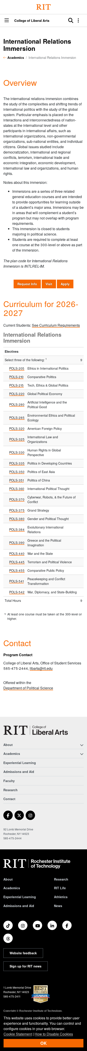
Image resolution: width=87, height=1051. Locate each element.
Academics (15, 57)
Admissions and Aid (18, 771)
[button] (7, 20)
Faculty (9, 781)
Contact (9, 799)
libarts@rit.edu (41, 668)
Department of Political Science (28, 687)
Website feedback (23, 953)
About (8, 879)
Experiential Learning (19, 762)
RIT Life (60, 888)
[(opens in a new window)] (8, 815)
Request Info (29, 283)
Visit (49, 284)
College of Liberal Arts (31, 21)
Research (10, 790)
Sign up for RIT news (25, 966)
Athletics (61, 897)
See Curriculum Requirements (56, 325)
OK (43, 1043)
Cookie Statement (18, 1034)
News (58, 905)
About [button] (8, 744)
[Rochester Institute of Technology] (43, 7)
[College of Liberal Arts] (35, 730)
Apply (65, 284)
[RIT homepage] (36, 863)
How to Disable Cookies (54, 1034)
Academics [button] (11, 753)
